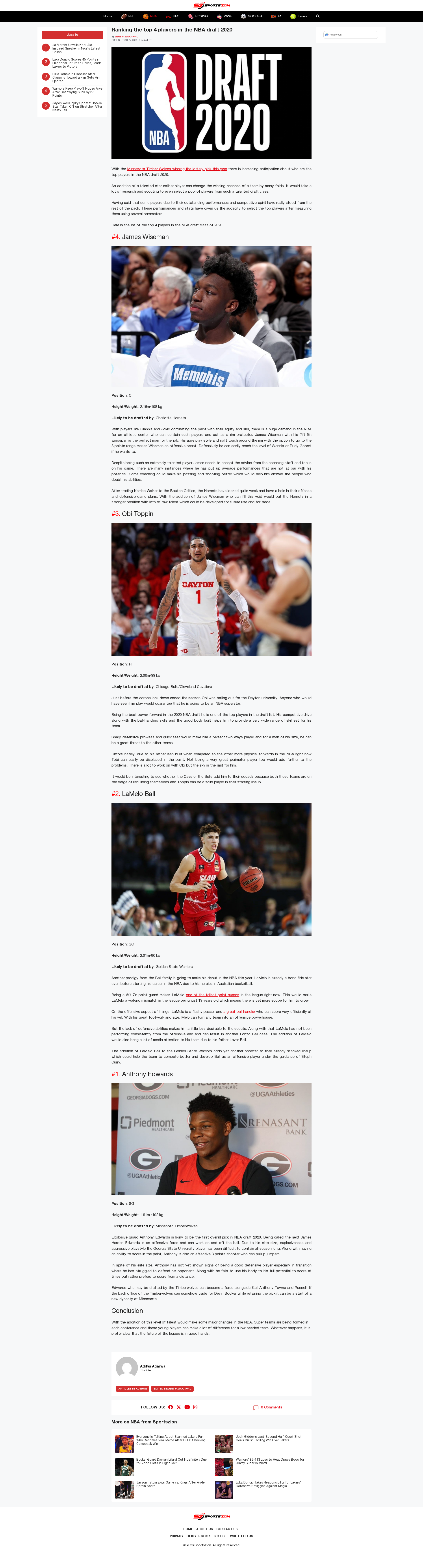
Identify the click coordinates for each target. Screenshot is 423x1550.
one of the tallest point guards (212, 995)
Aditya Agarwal (172, 1389)
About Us (204, 1529)
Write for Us (241, 1536)
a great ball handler (239, 1012)
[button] (318, 16)
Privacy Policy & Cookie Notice (198, 1536)
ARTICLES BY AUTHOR (133, 1389)
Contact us (227, 1529)
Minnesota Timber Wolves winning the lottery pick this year (177, 169)
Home (108, 16)
